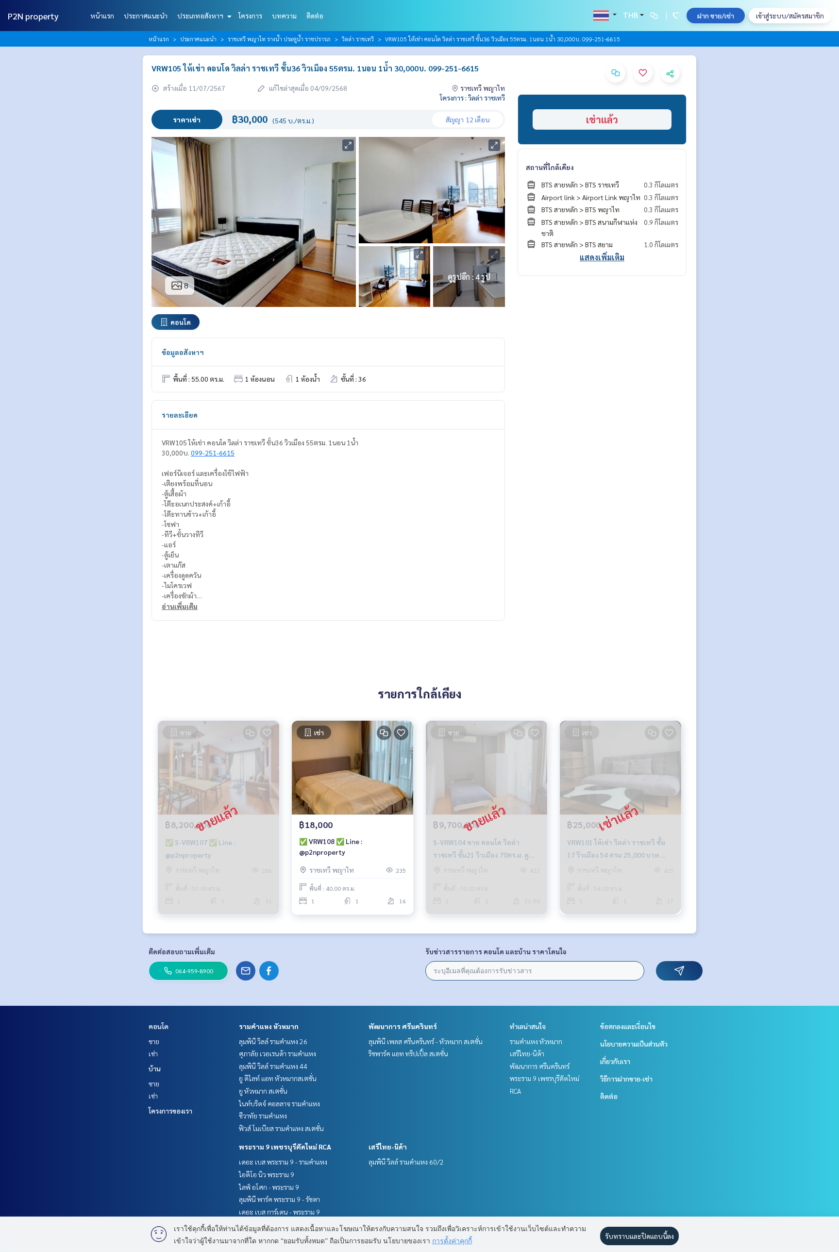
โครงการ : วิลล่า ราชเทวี (472, 97)
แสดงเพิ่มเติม (602, 257)
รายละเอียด (180, 414)
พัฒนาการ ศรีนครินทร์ (403, 1026)
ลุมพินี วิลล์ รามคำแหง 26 (273, 1041)
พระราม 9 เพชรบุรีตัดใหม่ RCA (285, 1146)
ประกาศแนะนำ (146, 15)
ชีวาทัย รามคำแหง (263, 1115)
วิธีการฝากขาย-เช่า (626, 1078)
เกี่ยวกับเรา (615, 1061)
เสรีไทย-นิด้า (388, 1146)
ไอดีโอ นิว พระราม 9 (266, 1174)
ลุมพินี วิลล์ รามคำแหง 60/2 (406, 1161)
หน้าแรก (102, 15)
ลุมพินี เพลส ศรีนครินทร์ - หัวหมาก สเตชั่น (426, 1041)
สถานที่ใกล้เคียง (550, 167)
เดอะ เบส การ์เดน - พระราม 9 (279, 1211)
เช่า (153, 1053)
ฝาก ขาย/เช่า (715, 15)
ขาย (154, 1041)
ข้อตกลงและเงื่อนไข (627, 1026)
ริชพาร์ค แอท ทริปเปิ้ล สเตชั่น (408, 1053)
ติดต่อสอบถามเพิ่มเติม (182, 951)
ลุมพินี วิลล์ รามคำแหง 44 (273, 1066)
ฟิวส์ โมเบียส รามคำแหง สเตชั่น (281, 1128)
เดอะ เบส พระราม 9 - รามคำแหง (283, 1161)
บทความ (284, 15)
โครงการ (250, 15)
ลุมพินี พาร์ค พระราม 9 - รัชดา (279, 1199)
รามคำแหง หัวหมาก (269, 1026)
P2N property (33, 15)
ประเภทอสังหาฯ (201, 15)
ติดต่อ (314, 15)
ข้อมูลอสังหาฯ (183, 352)
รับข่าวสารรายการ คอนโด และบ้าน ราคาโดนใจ (496, 951)
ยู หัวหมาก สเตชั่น (263, 1090)
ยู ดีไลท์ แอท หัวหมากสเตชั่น (278, 1078)
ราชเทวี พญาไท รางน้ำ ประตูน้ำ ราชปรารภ (279, 39)
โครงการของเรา (170, 1110)
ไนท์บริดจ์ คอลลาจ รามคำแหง (279, 1103)
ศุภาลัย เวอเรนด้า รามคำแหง (277, 1053)
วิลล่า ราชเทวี (358, 39)
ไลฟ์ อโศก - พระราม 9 (269, 1187)
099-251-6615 (213, 452)
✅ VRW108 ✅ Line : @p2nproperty (330, 847)
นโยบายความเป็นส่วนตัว (634, 1043)
